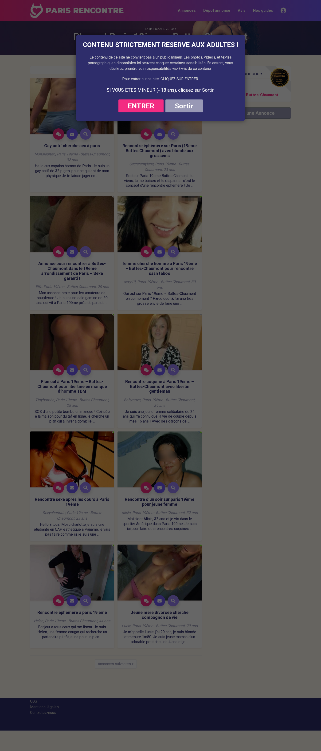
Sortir (184, 106)
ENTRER (141, 106)
